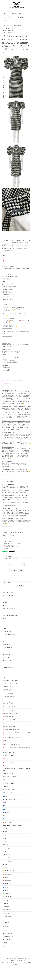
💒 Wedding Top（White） (9, 716)
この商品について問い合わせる (11, 546)
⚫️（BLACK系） (9, 28)
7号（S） (5, 835)
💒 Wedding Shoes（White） (10, 723)
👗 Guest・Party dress (11, 27)
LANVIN (4, 628)
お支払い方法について (8, 933)
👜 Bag (4, 758)
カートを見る (7, 20)
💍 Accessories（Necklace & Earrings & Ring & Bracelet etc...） (16, 769)
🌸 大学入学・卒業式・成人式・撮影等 (12, 744)
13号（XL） (5, 844)
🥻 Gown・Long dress (8, 752)
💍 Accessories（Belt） (8, 773)
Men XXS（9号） (7, 848)
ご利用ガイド (6, 926)
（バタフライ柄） (7, 916)
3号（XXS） (6, 828)
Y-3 (3, 670)
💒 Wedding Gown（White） (10, 706)
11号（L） (5, 841)
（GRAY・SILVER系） (8, 896)
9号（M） (5, 838)
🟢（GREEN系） (7, 893)
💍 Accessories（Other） (9, 793)
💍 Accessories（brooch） (9, 780)
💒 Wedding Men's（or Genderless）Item (13, 737)
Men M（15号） (6, 857)
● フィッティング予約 (8, 693)
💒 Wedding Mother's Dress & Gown (11, 729)
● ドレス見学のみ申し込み (9, 696)
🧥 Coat (5, 796)
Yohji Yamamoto (6, 677)
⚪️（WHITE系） (9, 30)
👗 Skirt (4, 809)
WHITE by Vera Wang (8, 667)
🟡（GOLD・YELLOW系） (9, 870)
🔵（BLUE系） (6, 887)
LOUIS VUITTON (7, 631)
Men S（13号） (6, 854)
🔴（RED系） (6, 877)
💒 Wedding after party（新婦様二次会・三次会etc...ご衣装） (16, 733)
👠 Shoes (5, 765)
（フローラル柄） (7, 909)
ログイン (5, 946)
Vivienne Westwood (7, 664)
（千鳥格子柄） (9, 32)
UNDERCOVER (6, 654)
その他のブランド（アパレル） (10, 683)
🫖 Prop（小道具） (7, 822)
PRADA (4, 641)
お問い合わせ (19, 17)
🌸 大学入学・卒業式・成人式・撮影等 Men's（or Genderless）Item (16, 748)
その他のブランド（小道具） (10, 686)
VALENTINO (6, 657)
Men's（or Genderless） (9, 861)
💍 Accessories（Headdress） (10, 776)
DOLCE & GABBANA (8, 612)
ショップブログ (8, 17)
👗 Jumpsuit (6, 812)
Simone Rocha (6, 644)
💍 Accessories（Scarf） (9, 783)
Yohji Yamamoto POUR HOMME (10, 680)
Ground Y (5, 621)
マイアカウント (6, 939)
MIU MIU (5, 638)
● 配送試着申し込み (7, 690)
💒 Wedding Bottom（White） (10, 719)
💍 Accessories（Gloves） (9, 789)
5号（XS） (5, 831)
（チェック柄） (6, 913)
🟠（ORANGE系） (7, 874)
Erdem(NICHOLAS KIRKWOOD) (10, 615)
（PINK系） (5, 900)
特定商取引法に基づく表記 (24, 958)
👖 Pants (5, 806)
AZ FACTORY (6, 599)
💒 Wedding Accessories (9, 726)
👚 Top (4, 802)
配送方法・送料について (8, 936)
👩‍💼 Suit (4, 815)
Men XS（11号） (7, 851)
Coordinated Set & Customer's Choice (12, 825)
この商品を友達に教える (10, 545)
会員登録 (5, 943)
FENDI (4, 618)
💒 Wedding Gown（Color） (9, 710)
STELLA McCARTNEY (8, 647)
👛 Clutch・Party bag (8, 762)
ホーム (5, 13)
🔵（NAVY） (6, 890)
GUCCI (4, 625)
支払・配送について (17, 13)
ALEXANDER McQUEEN (11, 25)
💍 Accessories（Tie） (8, 786)
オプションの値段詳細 (9, 541)
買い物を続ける (7, 548)
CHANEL (5, 602)
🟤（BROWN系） (7, 880)
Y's (3, 673)
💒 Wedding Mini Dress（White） (11, 713)
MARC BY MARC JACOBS (9, 634)
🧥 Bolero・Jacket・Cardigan (10, 799)
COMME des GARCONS (9, 608)
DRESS (20, 25)
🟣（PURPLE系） (7, 883)
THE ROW (5, 651)
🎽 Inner (5, 819)
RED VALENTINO (7, 660)
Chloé (4, 605)
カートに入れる (17, 570)
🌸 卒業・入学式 (7, 741)
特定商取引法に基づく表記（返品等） (13, 543)
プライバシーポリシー (12, 960)
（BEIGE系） (6, 903)
